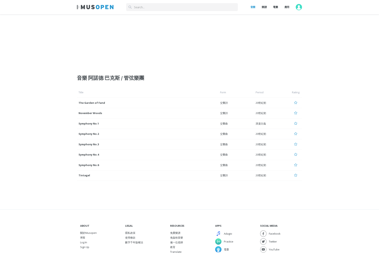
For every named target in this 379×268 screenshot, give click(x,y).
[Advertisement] (189, 42)
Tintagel (84, 175)
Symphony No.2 (89, 134)
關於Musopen (88, 233)
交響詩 (224, 103)
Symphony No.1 (89, 123)
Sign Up (84, 247)
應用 (286, 7)
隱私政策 (130, 233)
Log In (83, 242)
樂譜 (264, 7)
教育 (172, 247)
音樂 (252, 7)
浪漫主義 (261, 123)
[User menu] (299, 7)
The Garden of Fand (92, 103)
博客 (82, 237)
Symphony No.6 (89, 165)
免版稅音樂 (176, 237)
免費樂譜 (175, 233)
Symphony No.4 (89, 154)
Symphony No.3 (89, 144)
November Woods (90, 113)
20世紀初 (261, 103)
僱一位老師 (176, 242)
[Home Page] (95, 7)
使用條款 (130, 237)
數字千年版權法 (134, 242)
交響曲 (224, 123)
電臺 (275, 7)
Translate (176, 252)
